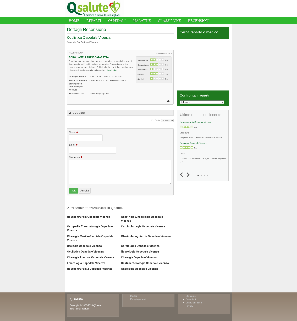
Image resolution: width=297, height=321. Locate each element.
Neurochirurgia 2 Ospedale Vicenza (89, 268)
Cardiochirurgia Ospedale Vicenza (143, 226)
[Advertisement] (203, 64)
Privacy (189, 306)
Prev (182, 175)
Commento (74, 157)
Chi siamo (191, 296)
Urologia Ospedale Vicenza (84, 246)
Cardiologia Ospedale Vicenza (140, 246)
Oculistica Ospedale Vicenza (89, 37)
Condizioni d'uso (194, 302)
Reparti (93, 21)
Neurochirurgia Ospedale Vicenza (88, 216)
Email (72, 144)
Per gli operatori (138, 299)
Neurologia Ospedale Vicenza (140, 251)
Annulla (84, 190)
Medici (133, 296)
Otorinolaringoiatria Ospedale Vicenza (146, 236)
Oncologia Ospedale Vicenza (139, 268)
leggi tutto (112, 70)
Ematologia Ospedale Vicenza (86, 263)
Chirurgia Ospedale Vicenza (139, 257)
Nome (72, 132)
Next (187, 175)
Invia (73, 190)
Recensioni (199, 21)
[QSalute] (94, 16)
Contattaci (191, 299)
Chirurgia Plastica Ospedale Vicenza (90, 257)
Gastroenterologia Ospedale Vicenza (145, 263)
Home (74, 21)
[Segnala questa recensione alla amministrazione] (169, 101)
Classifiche (169, 21)
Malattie (142, 21)
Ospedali (117, 21)
